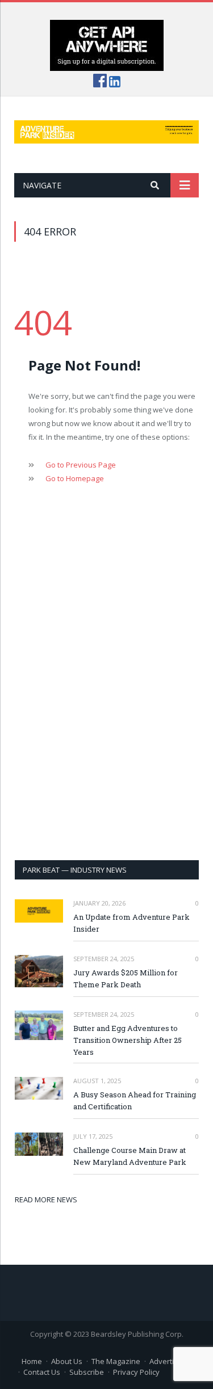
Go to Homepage (74, 478)
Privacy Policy (136, 1372)
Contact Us (41, 1372)
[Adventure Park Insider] (106, 129)
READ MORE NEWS (46, 1199)
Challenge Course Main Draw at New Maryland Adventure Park (129, 1156)
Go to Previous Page (80, 465)
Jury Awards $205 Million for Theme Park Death (125, 978)
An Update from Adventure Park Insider (131, 923)
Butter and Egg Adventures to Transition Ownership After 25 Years (127, 1040)
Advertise (165, 1361)
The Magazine (115, 1361)
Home (32, 1361)
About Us (66, 1361)
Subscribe (86, 1372)
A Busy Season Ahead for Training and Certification (134, 1100)
